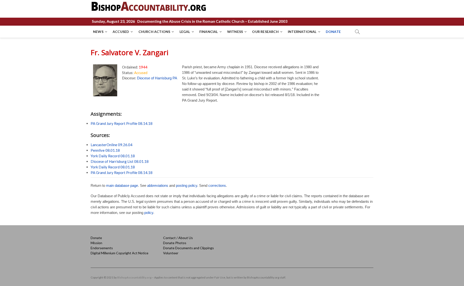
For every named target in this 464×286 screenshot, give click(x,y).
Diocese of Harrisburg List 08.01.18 (120, 161)
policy (148, 213)
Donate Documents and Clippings (188, 248)
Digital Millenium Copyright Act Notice (119, 253)
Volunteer (170, 253)
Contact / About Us (178, 238)
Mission (96, 243)
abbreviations (157, 185)
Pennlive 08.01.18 (105, 150)
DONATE (333, 32)
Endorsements (102, 248)
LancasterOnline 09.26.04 (111, 145)
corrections (217, 185)
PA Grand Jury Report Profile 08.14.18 (121, 123)
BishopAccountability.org (134, 277)
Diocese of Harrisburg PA (157, 78)
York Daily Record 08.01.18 (113, 156)
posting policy (186, 185)
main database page (122, 185)
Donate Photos (174, 243)
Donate (96, 238)
